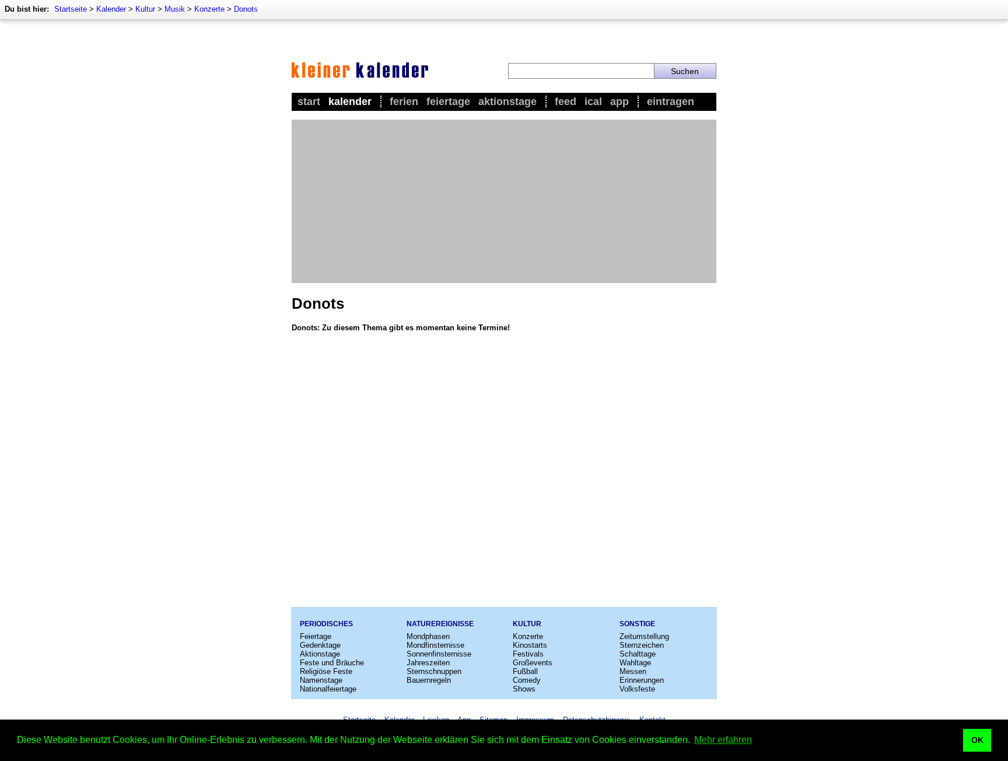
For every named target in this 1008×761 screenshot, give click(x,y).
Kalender (111, 9)
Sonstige (637, 624)
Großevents (532, 662)
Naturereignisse (440, 624)
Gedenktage (320, 645)
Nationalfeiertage (328, 689)
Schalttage (638, 654)
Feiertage (448, 101)
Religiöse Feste (326, 671)
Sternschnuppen (434, 671)
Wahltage (635, 662)
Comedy (527, 680)
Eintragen (670, 101)
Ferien (404, 101)
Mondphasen (428, 636)
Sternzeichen (642, 645)
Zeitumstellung (644, 636)
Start (309, 101)
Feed (565, 101)
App (619, 101)
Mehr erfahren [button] (723, 740)
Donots (246, 9)
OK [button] (977, 740)
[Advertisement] (504, 201)
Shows (524, 689)
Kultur (145, 9)
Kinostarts (530, 645)
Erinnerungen (642, 680)
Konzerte (209, 9)
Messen (633, 671)
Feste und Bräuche (332, 662)
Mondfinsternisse (435, 645)
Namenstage (321, 680)
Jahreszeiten (428, 662)
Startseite (70, 9)
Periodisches (326, 624)
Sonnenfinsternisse (439, 654)
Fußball (525, 671)
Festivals (528, 654)
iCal (593, 101)
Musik (174, 9)
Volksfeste (637, 689)
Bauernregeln (429, 680)
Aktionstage (507, 101)
